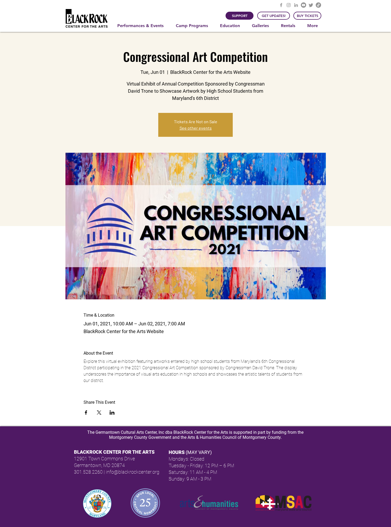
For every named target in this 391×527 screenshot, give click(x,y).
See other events (196, 127)
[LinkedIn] (296, 5)
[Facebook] (281, 5)
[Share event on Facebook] (86, 412)
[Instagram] (288, 5)
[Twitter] (311, 5)
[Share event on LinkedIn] (112, 412)
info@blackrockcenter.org (132, 472)
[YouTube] (303, 5)
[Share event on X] (99, 412)
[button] (142, 26)
